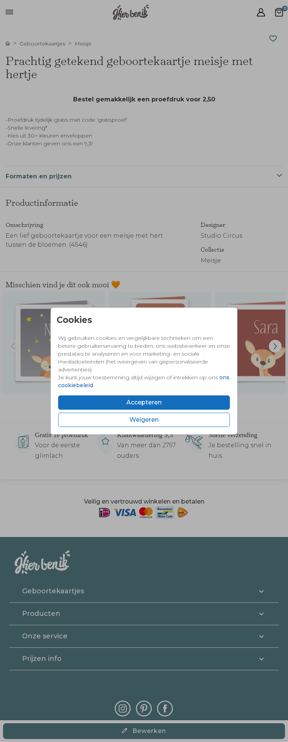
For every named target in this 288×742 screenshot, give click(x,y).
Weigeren (144, 419)
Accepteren (144, 402)
